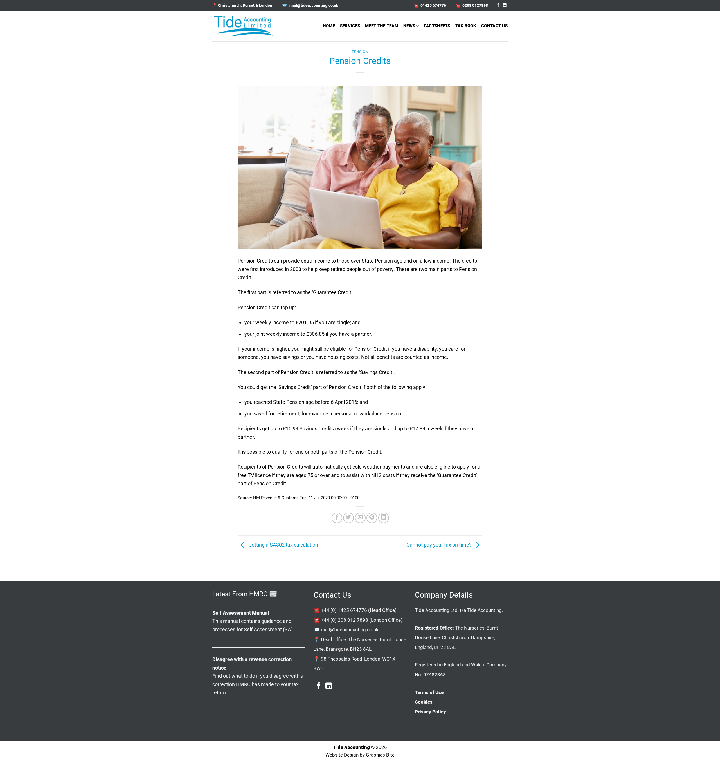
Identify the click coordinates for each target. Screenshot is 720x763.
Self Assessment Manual (240, 613)
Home (329, 25)
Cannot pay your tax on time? (439, 545)
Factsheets (437, 25)
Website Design (342, 755)
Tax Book (465, 25)
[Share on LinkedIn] (383, 518)
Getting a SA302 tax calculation (282, 545)
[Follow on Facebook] (498, 5)
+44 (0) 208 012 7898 (344, 620)
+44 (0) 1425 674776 (344, 610)
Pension (360, 52)
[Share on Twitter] (348, 518)
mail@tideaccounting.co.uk (350, 629)
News (409, 25)
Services (350, 25)
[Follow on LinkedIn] (505, 5)
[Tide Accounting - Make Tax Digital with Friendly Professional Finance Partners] (243, 26)
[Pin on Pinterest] (371, 518)
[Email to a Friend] (360, 518)
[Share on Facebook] (337, 518)
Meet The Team (381, 25)
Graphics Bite (380, 755)
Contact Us (494, 25)
